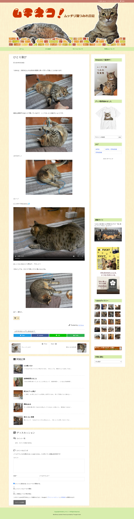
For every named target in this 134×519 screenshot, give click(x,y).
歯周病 (97, 149)
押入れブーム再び (29, 391)
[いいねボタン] (15, 318)
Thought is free (76, 514)
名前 (15, 476)
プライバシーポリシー (113, 1)
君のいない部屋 (29, 417)
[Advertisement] (108, 187)
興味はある (27, 404)
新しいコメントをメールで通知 (22, 488)
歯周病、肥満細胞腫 (111, 149)
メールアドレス (44, 476)
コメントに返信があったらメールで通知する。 (28, 483)
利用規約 (63, 497)
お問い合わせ (102, 1)
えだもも (81, 325)
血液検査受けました (30, 378)
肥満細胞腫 (99, 152)
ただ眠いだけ (28, 366)
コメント (16, 457)
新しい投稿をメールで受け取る (22, 494)
